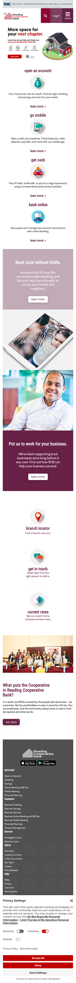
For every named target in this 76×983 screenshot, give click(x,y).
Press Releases (11, 870)
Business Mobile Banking (16, 820)
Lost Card (9, 887)
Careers (8, 866)
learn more (37, 106)
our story (11, 722)
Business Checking (13, 804)
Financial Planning (13, 795)
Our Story (9, 851)
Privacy (8, 883)
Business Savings (13, 808)
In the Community (13, 858)
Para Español (11, 891)
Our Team (9, 862)
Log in (56, 15)
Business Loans (12, 841)
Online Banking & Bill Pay (17, 787)
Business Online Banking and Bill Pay (22, 816)
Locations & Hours (13, 854)
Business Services (13, 812)
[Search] (45, 15)
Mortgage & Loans (13, 837)
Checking (9, 779)
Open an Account (13, 776)
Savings (8, 783)
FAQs (7, 879)
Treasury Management (15, 827)
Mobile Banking (12, 791)
